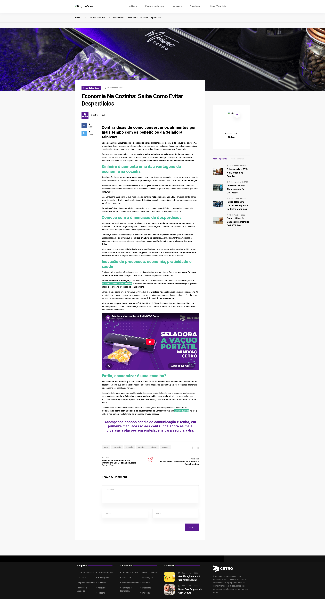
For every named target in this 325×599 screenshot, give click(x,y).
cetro (95, 115)
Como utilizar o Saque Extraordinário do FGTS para (238, 222)
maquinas (141, 447)
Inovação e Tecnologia (81, 589)
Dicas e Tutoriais (218, 6)
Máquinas (177, 6)
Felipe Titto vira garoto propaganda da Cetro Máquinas (237, 205)
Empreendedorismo (154, 6)
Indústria (133, 6)
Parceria (101, 593)
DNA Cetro (82, 577)
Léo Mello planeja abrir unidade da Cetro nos (236, 189)
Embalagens (195, 6)
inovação (129, 447)
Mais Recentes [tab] (237, 159)
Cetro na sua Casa (97, 17)
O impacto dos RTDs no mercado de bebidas (237, 173)
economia (117, 447)
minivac (154, 447)
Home (77, 17)
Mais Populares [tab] (220, 159)
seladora (165, 447)
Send (191, 527)
